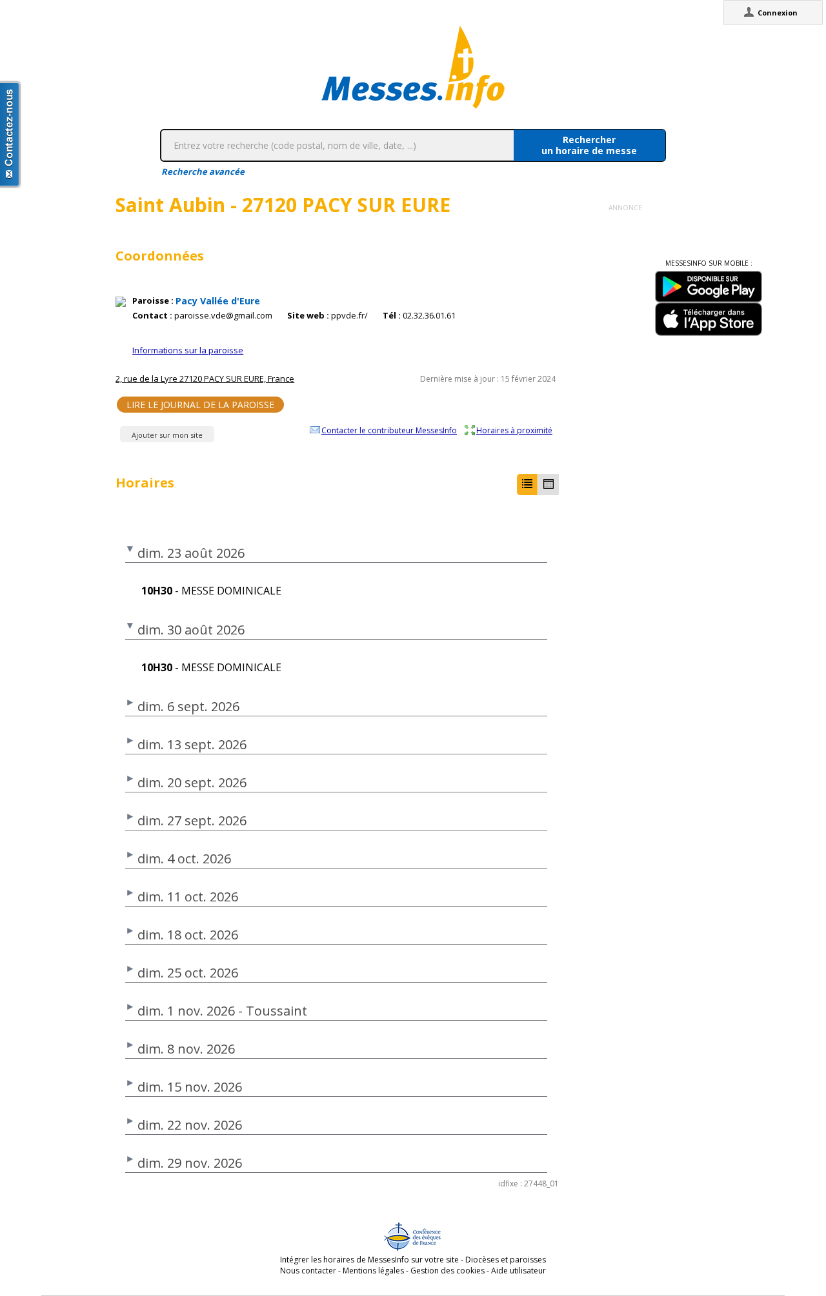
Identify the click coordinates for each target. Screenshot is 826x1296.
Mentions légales (373, 1270)
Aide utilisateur (518, 1270)
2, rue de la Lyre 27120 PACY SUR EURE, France (205, 378)
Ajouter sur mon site (167, 435)
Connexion (778, 12)
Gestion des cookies (447, 1270)
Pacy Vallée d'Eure (218, 301)
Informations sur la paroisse (187, 350)
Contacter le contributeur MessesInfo (389, 430)
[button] (527, 484)
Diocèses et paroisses (505, 1259)
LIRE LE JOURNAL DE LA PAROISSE (200, 404)
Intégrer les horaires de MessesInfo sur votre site (369, 1259)
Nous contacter (308, 1270)
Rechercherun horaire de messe (589, 145)
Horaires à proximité (514, 430)
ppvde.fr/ (349, 315)
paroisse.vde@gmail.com (223, 315)
